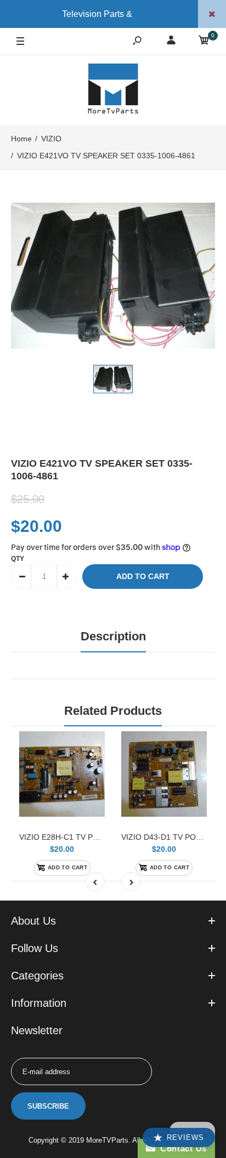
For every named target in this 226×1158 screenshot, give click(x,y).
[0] (204, 42)
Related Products (113, 711)
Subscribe (48, 1106)
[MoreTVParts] (113, 90)
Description (113, 636)
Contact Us (181, 1148)
